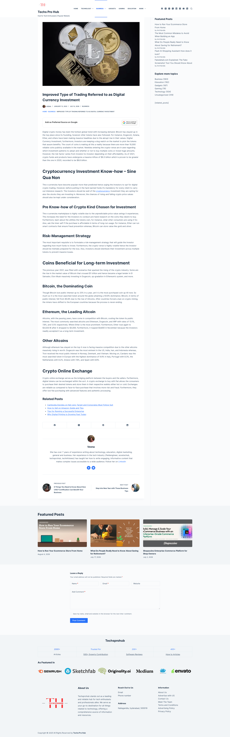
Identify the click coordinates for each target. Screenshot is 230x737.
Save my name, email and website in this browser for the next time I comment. (102, 614)
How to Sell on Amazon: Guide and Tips (65, 408)
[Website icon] (88, 468)
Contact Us (163, 698)
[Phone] (173, 8)
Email (106, 583)
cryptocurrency (103, 191)
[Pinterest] (103, 425)
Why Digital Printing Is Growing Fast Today (66, 414)
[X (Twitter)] (166, 8)
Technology (86, 8)
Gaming (122, 8)
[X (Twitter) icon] (93, 468)
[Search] (191, 8)
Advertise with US (166, 695)
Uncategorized (161, 95)
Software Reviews (134, 654)
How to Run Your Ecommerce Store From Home (60, 551)
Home (76, 8)
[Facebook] (162, 8)
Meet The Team (165, 702)
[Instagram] (169, 8)
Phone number (124, 695)
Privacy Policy (164, 711)
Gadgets (112, 8)
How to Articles (173, 654)
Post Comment (78, 620)
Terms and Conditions (168, 705)
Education (132, 8)
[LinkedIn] (176, 8)
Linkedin (122, 461)
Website (136, 583)
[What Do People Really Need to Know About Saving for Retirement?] (115, 533)
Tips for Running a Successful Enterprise (65, 411)
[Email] (183, 8)
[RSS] (187, 8)
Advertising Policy (166, 708)
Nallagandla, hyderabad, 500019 (132, 708)
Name (75, 583)
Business (100, 8)
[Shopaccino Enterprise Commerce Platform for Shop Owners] (167, 533)
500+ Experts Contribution (95, 654)
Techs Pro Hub (48, 12)
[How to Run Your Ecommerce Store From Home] (62, 533)
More (141, 8)
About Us (162, 692)
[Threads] (180, 8)
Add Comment (78, 592)
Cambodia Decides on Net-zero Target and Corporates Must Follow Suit (80, 405)
